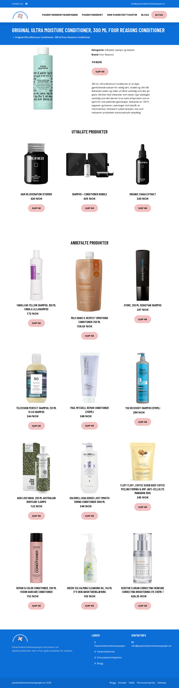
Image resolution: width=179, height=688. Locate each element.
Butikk (159, 14)
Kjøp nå (100, 71)
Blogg (145, 14)
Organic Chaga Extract (142, 194)
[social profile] (26, 3)
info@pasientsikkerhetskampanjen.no (148, 3)
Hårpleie (109, 50)
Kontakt (122, 682)
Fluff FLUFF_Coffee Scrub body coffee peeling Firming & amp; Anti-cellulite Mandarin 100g (142, 489)
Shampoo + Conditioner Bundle (89, 194)
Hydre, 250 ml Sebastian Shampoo (142, 305)
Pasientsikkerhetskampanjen (60, 14)
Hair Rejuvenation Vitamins (36, 194)
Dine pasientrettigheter (122, 14)
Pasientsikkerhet (92, 14)
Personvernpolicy (146, 682)
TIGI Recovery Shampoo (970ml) (142, 408)
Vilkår (132, 682)
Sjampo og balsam (124, 50)
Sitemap (161, 682)
